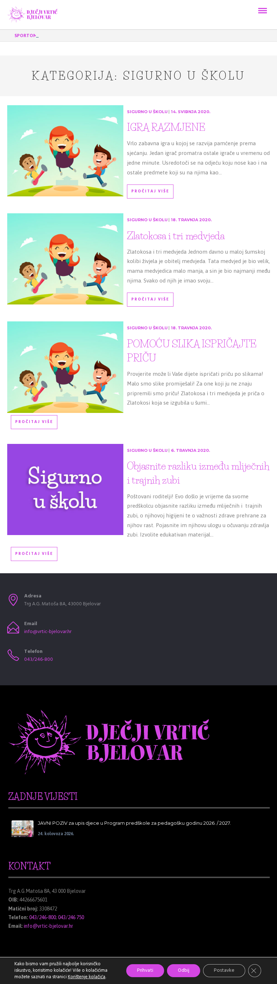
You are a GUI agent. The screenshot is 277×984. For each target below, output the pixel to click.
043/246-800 (38, 659)
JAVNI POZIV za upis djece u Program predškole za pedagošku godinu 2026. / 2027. (134, 823)
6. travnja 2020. (190, 450)
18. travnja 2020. (191, 219)
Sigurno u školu (147, 111)
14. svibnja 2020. (190, 111)
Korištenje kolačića (86, 977)
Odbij (183, 970)
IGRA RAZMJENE (166, 127)
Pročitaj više (150, 191)
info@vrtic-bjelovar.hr (47, 632)
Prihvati (145, 970)
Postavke (224, 970)
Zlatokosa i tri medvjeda (175, 236)
